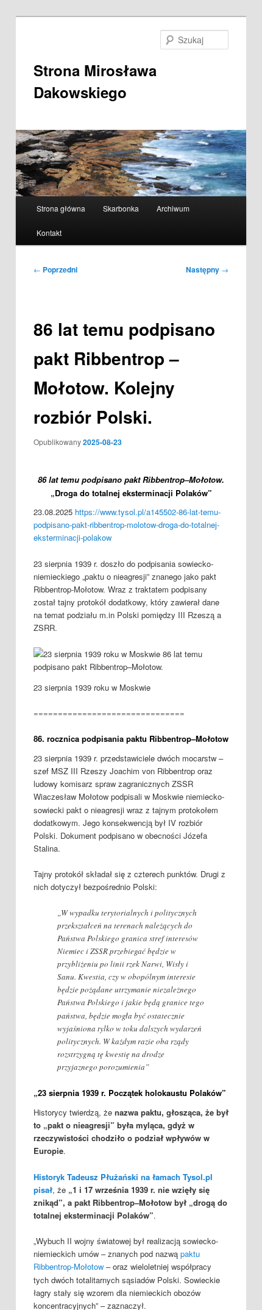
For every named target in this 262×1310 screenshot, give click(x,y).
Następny (207, 269)
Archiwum (173, 208)
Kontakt (49, 232)
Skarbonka (121, 208)
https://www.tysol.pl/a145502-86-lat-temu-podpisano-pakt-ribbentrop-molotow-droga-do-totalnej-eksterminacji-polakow (127, 524)
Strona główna (61, 208)
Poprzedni (55, 269)
